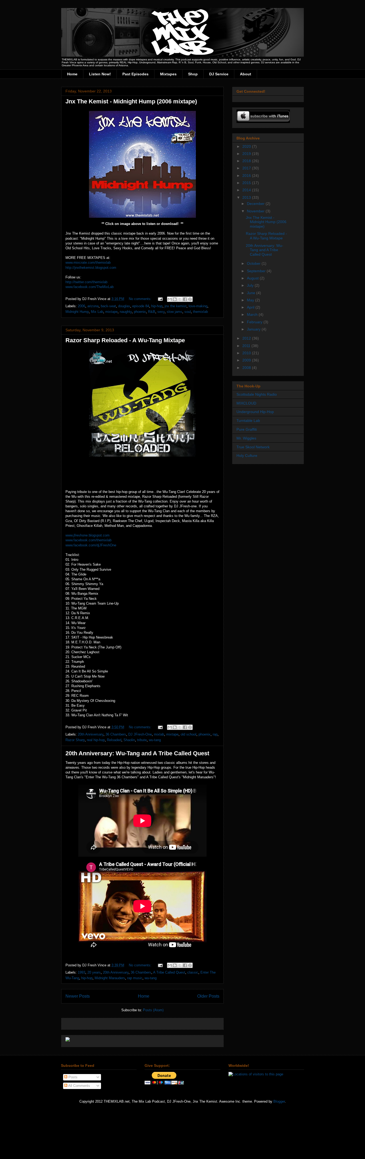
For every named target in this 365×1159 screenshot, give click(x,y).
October (254, 263)
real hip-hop (96, 740)
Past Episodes (135, 74)
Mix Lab (97, 312)
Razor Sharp (75, 740)
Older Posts (208, 996)
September (257, 271)
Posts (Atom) (153, 1010)
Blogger (279, 1101)
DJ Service (218, 74)
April (251, 307)
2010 (247, 353)
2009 (247, 360)
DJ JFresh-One (140, 734)
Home (72, 74)
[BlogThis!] (174, 299)
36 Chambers (116, 734)
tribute (142, 740)
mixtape (111, 312)
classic (192, 972)
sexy (161, 312)
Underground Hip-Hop (255, 412)
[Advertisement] (128, 1022)
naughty (126, 312)
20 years (94, 972)
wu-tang (155, 740)
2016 (247, 175)
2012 (247, 338)
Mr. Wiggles (246, 438)
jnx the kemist (176, 306)
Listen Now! (100, 74)
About (245, 74)
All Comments (78, 1086)
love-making (198, 306)
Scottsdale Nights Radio (256, 394)
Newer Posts (77, 996)
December (256, 203)
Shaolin (129, 740)
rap (215, 734)
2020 (247, 146)
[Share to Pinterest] (190, 299)
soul (187, 312)
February (255, 322)
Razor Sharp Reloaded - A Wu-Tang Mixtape (125, 340)
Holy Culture (246, 455)
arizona (93, 306)
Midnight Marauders (110, 978)
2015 (247, 183)
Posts (72, 1077)
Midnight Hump (77, 312)
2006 (81, 306)
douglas (124, 306)
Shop (193, 74)
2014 (247, 190)
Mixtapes (168, 74)
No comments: (141, 299)
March (253, 314)
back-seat (108, 306)
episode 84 (140, 306)
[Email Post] (160, 299)
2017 (247, 168)
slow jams (174, 312)
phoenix (140, 312)
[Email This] (169, 299)
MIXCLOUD (246, 403)
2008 (247, 367)
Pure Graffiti (246, 429)
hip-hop (156, 306)
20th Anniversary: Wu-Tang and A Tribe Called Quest (137, 753)
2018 (247, 161)
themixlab (200, 312)
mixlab (159, 734)
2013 (247, 197)
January (254, 329)
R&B (151, 312)
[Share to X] (180, 299)
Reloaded (114, 740)
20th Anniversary (90, 734)
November (256, 211)
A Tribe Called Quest (169, 972)
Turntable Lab (248, 420)
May (251, 300)
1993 (81, 972)
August (253, 278)
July (251, 285)
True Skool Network (253, 447)
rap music (134, 978)
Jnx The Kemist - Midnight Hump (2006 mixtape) (131, 101)
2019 (247, 153)
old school (188, 734)
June (251, 293)
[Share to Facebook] (185, 299)
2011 (246, 346)
